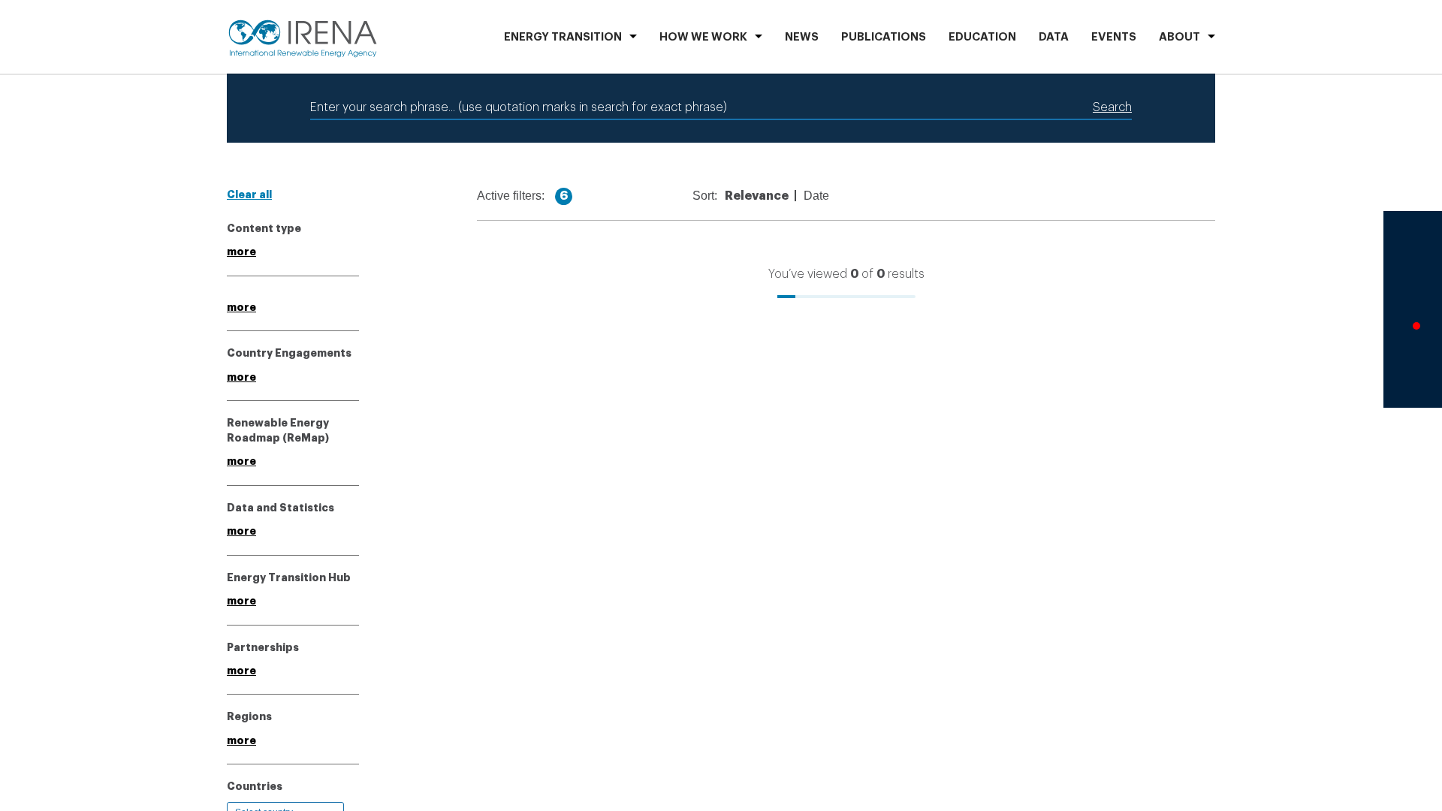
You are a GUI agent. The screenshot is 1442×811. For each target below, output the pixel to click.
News (802, 37)
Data (1054, 37)
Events (1113, 37)
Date (826, 196)
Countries (254, 786)
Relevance (766, 196)
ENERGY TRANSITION (563, 37)
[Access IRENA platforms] (1412, 288)
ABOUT (1179, 37)
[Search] (1412, 245)
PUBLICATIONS (883, 37)
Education (982, 37)
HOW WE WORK (703, 37)
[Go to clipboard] (1412, 372)
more (241, 251)
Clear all (249, 194)
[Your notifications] (1412, 330)
